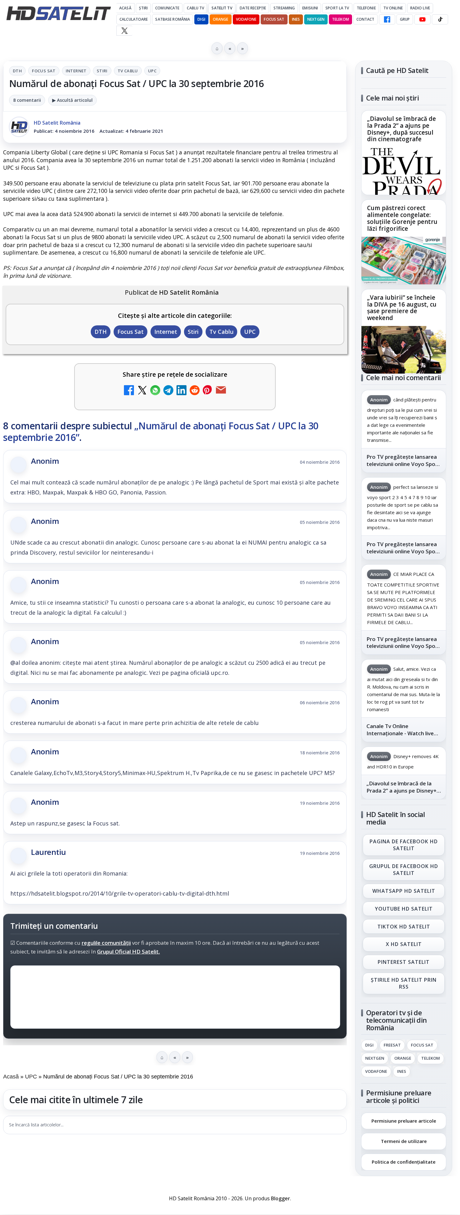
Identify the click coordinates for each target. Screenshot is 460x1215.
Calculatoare (134, 19)
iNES (296, 19)
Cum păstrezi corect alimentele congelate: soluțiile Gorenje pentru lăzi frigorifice (402, 218)
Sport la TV (337, 8)
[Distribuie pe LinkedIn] (181, 391)
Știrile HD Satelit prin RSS (404, 983)
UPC (152, 71)
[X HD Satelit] (124, 31)
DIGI (201, 19)
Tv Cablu (128, 71)
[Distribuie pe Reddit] (195, 391)
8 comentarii (27, 100)
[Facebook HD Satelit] (387, 19)
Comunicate (167, 8)
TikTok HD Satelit (403, 926)
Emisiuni (310, 8)
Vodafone (246, 19)
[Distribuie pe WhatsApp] (155, 391)
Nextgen (316, 19)
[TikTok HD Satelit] (440, 19)
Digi (369, 1045)
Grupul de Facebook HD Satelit (403, 869)
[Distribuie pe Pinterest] (208, 391)
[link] (403, 152)
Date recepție (253, 8)
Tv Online (393, 8)
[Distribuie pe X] (142, 391)
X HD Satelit (404, 944)
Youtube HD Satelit (404, 908)
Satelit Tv (222, 8)
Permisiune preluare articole (403, 1120)
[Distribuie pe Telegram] (168, 391)
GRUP (405, 19)
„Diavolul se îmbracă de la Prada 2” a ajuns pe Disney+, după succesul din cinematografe (401, 129)
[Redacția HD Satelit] (19, 126)
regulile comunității (106, 942)
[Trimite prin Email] (221, 391)
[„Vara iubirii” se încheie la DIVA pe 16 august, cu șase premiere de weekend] (403, 350)
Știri (143, 8)
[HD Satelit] (58, 13)
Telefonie (366, 8)
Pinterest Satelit (404, 962)
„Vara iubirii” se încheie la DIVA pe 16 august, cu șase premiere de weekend (402, 308)
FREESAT (392, 1045)
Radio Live (420, 8)
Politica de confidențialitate (404, 1162)
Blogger (280, 1198)
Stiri (102, 71)
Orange (220, 19)
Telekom (340, 19)
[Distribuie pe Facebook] (129, 391)
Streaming (284, 8)
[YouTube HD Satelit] (422, 19)
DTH (17, 71)
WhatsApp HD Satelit (403, 890)
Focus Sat (274, 19)
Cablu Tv (195, 8)
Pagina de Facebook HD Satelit (404, 845)
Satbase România (172, 19)
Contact (365, 19)
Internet (76, 71)
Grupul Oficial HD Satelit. (128, 951)
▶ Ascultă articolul (72, 100)
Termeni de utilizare (404, 1141)
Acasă (125, 8)
